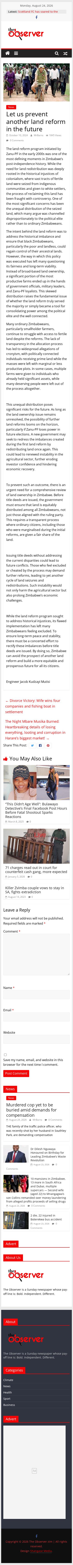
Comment (11, 931)
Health (7, 1392)
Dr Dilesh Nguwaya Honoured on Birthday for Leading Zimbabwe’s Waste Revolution (48, 1154)
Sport (6, 1398)
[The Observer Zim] (7, 53)
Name (9, 988)
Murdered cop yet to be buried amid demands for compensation (31, 1110)
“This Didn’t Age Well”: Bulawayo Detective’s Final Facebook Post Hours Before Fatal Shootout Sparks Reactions (36, 810)
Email (8, 1010)
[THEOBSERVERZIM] (26, 1266)
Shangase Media (41, 1551)
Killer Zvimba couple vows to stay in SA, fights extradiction (34, 889)
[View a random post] (65, 53)
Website (9, 1032)
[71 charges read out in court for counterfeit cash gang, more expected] (36, 831)
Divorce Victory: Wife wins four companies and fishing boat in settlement (32, 706)
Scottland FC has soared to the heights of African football (38, 13)
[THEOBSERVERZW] (26, 1330)
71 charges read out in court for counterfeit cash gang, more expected (36, 869)
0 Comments (16, 140)
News (11, 107)
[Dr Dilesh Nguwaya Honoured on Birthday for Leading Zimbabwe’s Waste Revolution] (16, 1147)
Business (9, 1405)
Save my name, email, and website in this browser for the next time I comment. (33, 1062)
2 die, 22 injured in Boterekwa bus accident (46, 1217)
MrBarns (39, 135)
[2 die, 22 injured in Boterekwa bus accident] (16, 1214)
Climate (8, 1380)
